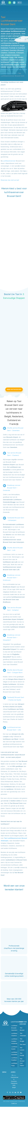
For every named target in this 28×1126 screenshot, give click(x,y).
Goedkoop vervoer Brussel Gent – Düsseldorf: (11, 637)
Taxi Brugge (22, 1040)
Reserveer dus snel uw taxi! (10, 180)
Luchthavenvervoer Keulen (14, 1048)
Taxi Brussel (22, 1029)
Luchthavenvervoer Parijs (14, 1064)
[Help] (9, 2)
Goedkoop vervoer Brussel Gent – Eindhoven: (11, 577)
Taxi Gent (23, 1044)
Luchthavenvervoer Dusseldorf (14, 1053)
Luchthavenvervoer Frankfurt (14, 1059)
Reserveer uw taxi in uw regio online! (14, 69)
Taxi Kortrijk (22, 1054)
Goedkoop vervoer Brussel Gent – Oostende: (11, 487)
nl (18, 2)
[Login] (14, 2)
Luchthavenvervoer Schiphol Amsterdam (14, 1041)
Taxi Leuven (22, 1049)
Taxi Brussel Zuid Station (22, 1062)
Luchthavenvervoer (9, 161)
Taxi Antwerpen (23, 1034)
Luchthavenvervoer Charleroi (14, 1034)
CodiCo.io (14, 1103)
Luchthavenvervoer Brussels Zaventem (14, 1028)
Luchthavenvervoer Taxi (9, 73)
